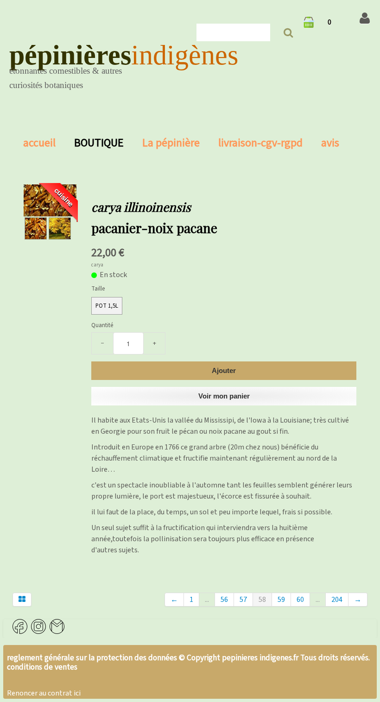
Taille (98, 289)
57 (243, 599)
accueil (39, 143)
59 (281, 599)
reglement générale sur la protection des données (93, 658)
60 (300, 599)
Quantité (102, 325)
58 (262, 599)
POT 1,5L (106, 306)
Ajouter (224, 370)
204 (336, 599)
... (207, 599)
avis (330, 143)
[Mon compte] (365, 18)
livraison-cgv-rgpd (260, 143)
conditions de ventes (42, 667)
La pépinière (171, 143)
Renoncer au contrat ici (44, 693)
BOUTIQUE (99, 143)
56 (224, 599)
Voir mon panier (224, 396)
